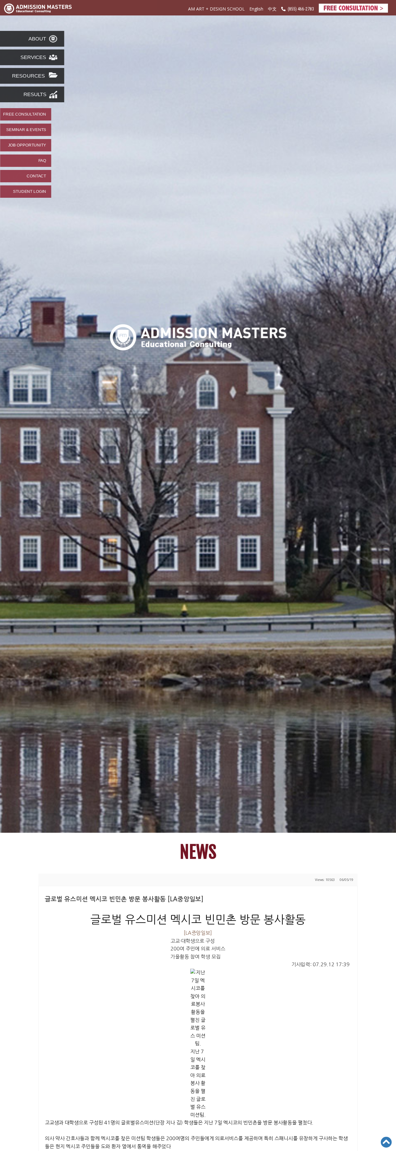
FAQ (42, 161)
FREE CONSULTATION (24, 114)
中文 (272, 9)
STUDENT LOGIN (29, 191)
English (256, 9)
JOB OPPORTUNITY (27, 145)
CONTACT (36, 176)
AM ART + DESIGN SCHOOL (216, 9)
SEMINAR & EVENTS (26, 130)
